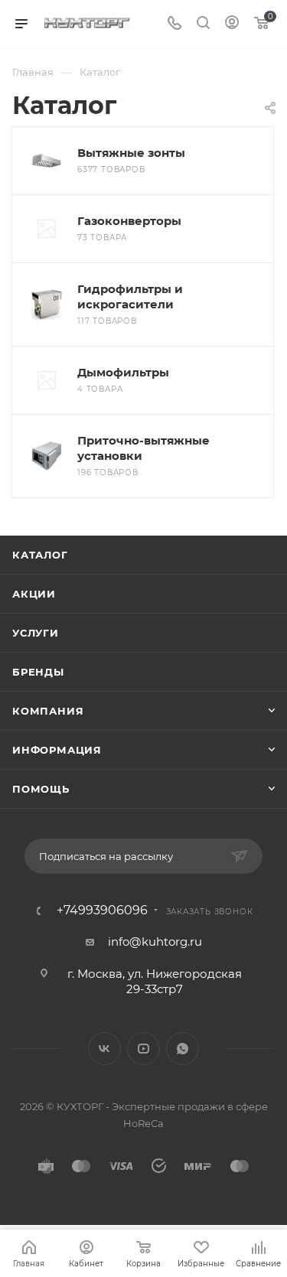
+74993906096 (102, 910)
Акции (34, 594)
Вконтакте (104, 1048)
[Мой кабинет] (232, 24)
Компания (47, 711)
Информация (57, 750)
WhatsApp (182, 1048)
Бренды (38, 672)
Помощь (41, 789)
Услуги (35, 633)
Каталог (40, 555)
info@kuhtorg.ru (155, 941)
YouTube (143, 1048)
